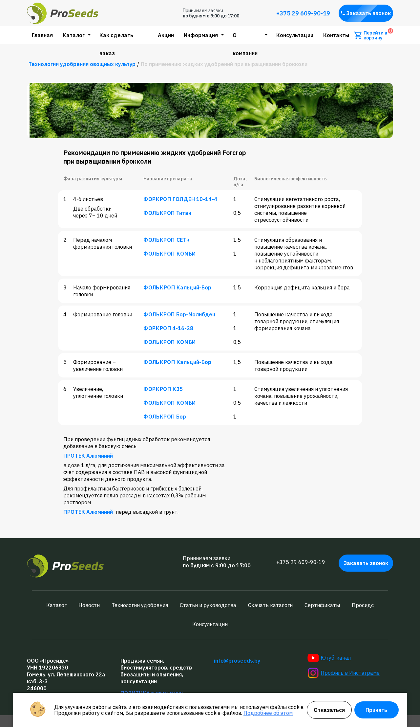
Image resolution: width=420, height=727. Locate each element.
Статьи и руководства (208, 605)
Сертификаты (322, 605)
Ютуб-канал (336, 657)
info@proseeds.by (237, 660)
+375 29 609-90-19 (303, 13)
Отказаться (329, 710)
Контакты (336, 35)
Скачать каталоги (270, 605)
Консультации (294, 35)
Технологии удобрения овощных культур (82, 64)
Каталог (74, 35)
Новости (89, 605)
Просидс (363, 605)
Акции (166, 35)
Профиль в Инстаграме (350, 673)
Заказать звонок (368, 13)
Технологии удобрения (140, 605)
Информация (201, 35)
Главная (42, 35)
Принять (376, 710)
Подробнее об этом (268, 713)
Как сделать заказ (116, 44)
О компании (245, 44)
